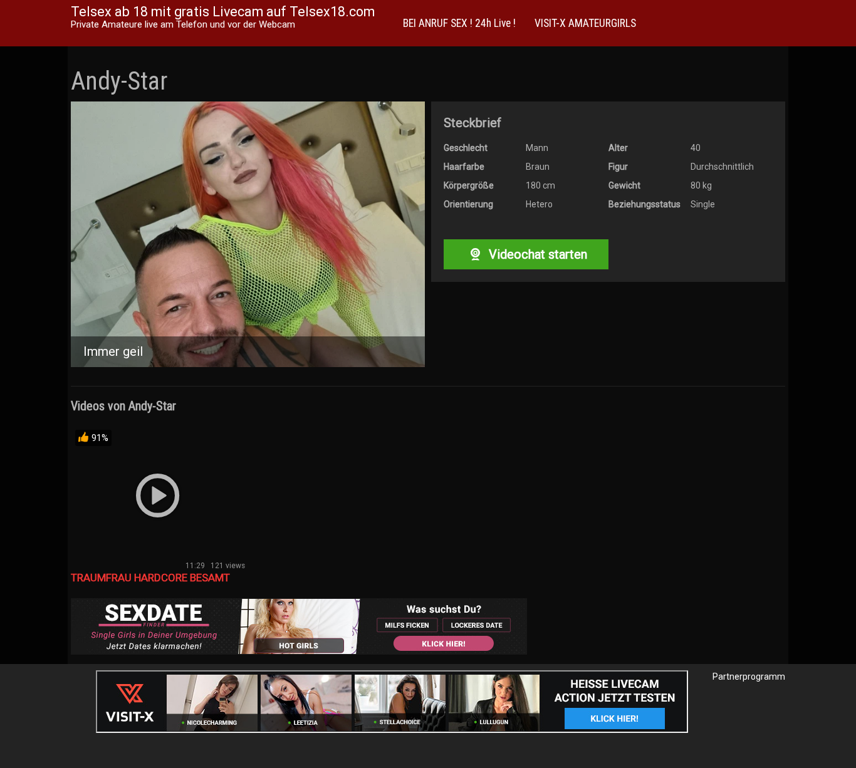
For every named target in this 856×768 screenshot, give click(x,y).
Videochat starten (536, 254)
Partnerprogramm (748, 677)
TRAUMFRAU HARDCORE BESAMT (150, 577)
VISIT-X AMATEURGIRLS (585, 23)
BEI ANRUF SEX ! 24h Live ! (459, 23)
